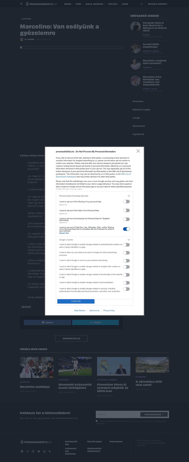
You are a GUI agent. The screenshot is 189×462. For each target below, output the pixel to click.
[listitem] (94, 196)
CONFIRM (76, 301)
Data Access (94, 310)
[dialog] (94, 231)
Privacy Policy (109, 310)
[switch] (126, 201)
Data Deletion (79, 310)
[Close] (139, 151)
